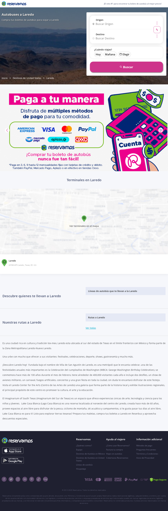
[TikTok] (38, 479)
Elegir (126, 54)
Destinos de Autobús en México (90, 453)
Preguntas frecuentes (146, 449)
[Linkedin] (24, 479)
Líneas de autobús (84, 464)
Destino (100, 34)
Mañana (110, 54)
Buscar (128, 67)
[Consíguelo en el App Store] (13, 450)
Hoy (98, 54)
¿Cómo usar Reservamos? (118, 445)
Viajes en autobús (114, 453)
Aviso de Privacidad (145, 457)
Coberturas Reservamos (117, 457)
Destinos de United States (27, 78)
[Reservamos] (14, 3)
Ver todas (91, 327)
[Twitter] (11, 479)
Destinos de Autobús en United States (90, 459)
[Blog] (45, 479)
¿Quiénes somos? (84, 445)
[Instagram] (17, 479)
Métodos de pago (144, 445)
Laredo (50, 78)
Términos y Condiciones (147, 453)
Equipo (79, 449)
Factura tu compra (114, 449)
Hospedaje (81, 468)
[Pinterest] (31, 479)
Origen (99, 19)
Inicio (5, 78)
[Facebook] (4, 479)
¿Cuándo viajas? (103, 49)
